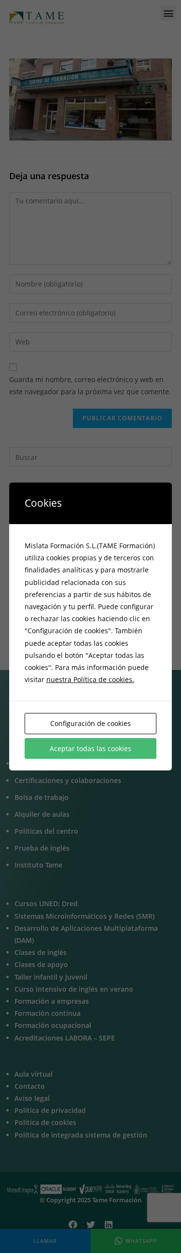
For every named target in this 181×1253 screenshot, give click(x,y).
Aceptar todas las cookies (90, 748)
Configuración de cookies (90, 723)
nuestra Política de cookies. (90, 679)
